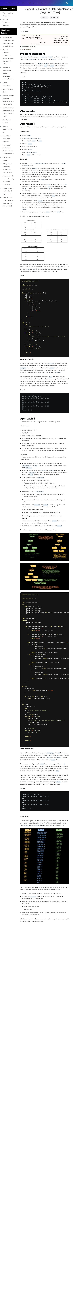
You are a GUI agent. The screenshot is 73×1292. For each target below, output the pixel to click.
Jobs (23, 3)
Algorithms (44, 17)
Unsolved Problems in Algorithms (6, 22)
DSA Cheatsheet (9, 3)
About (29, 3)
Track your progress (55, 3)
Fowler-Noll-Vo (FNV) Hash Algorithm (7, 138)
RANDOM (43, 3)
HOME (17, 3)
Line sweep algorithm (28, 46)
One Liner (36, 3)
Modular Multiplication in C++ (7, 129)
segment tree (54, 17)
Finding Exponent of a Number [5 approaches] (8, 191)
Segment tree (26, 49)
